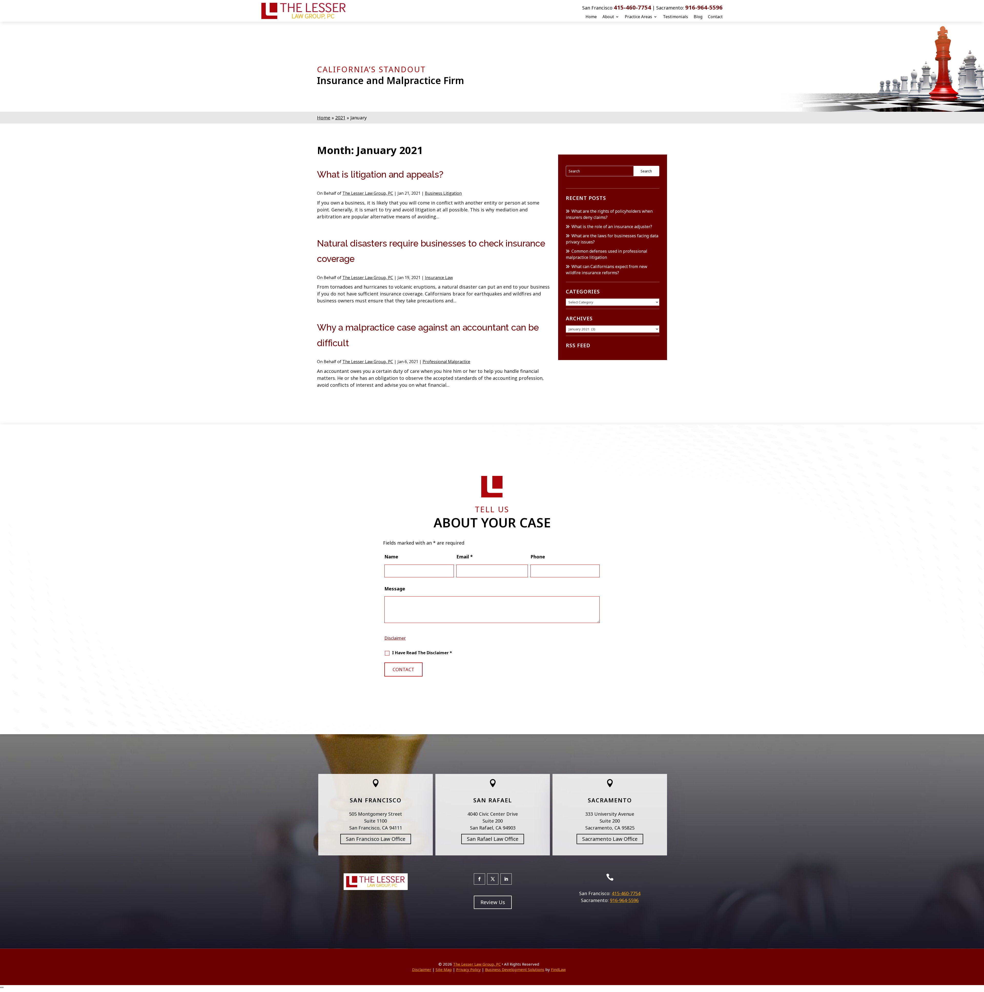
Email (464, 557)
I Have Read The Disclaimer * (422, 653)
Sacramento (610, 800)
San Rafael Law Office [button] (492, 838)
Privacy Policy (468, 969)
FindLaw (558, 969)
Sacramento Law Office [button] (610, 838)
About (608, 16)
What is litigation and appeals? (380, 174)
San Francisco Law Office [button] (375, 838)
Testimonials (675, 16)
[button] (979, 955)
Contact (715, 16)
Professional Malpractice (446, 361)
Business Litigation (443, 193)
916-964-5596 (704, 7)
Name (391, 557)
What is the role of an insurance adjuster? (611, 226)
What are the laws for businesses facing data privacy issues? (612, 239)
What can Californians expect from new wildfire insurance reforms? (606, 269)
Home (591, 16)
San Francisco (376, 800)
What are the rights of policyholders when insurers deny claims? (609, 214)
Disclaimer (395, 638)
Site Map (444, 969)
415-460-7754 (632, 7)
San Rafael (492, 800)
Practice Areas (638, 16)
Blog (698, 16)
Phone (537, 557)
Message (394, 589)
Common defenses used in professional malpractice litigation (606, 254)
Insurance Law (439, 277)
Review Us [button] (492, 902)
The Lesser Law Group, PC (367, 193)
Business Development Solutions (514, 969)
